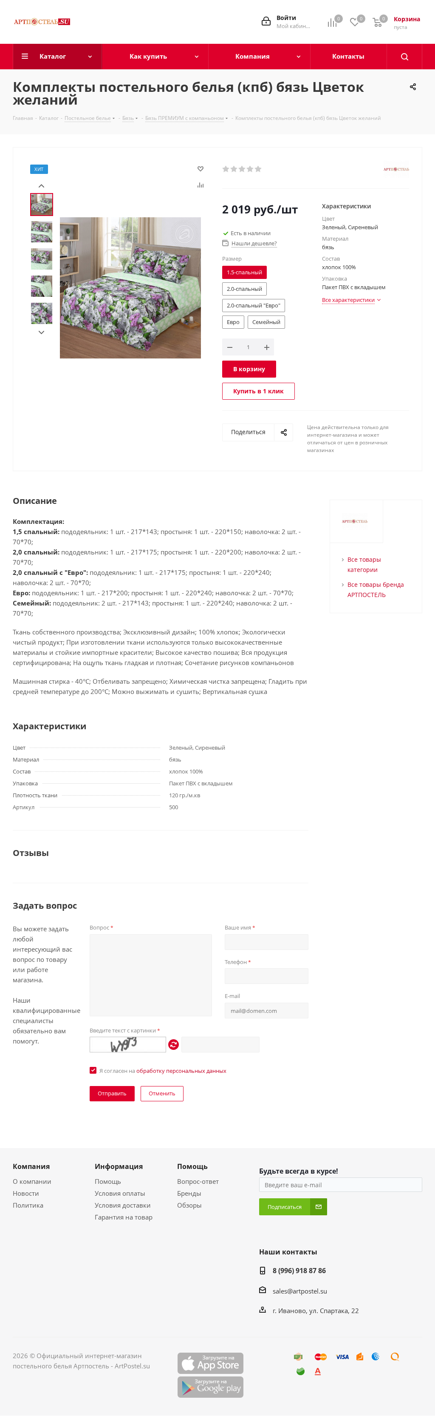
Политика (28, 1205)
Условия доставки (123, 1205)
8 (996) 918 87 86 (299, 1270)
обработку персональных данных (181, 1071)
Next (41, 333)
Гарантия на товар (124, 1217)
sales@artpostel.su (300, 1291)
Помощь (108, 1181)
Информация (119, 1166)
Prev (41, 186)
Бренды (189, 1193)
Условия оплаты (120, 1193)
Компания (31, 1166)
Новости (26, 1193)
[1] (226, 169)
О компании (32, 1181)
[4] (250, 169)
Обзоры (189, 1205)
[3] (242, 169)
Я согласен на (162, 1071)
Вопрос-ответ (198, 1181)
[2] (234, 169)
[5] (258, 169)
